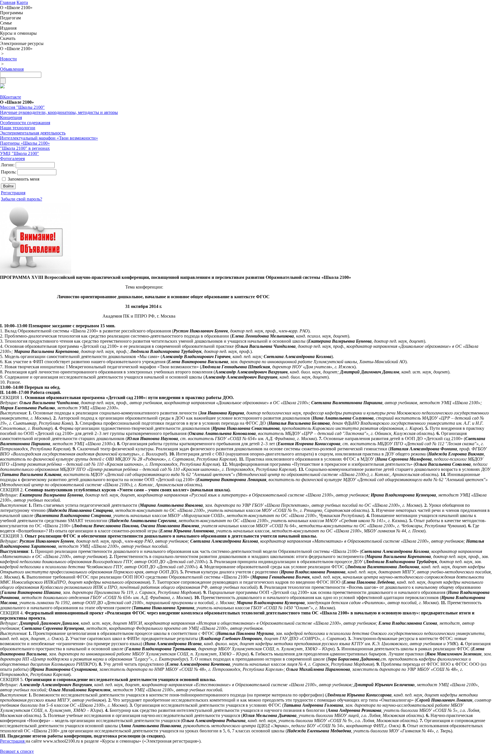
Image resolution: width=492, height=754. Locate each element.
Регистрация (13, 741)
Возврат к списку (17, 751)
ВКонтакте (10, 97)
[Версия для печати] (2, 86)
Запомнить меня (23, 179)
